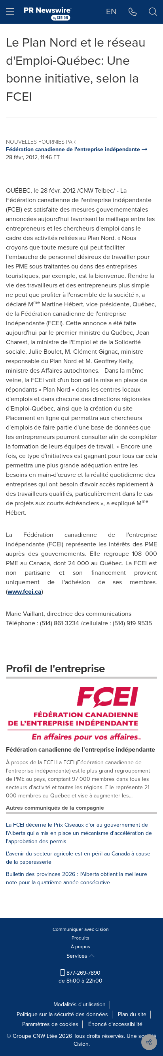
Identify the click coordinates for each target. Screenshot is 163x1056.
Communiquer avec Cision (81, 929)
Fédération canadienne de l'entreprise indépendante (80, 749)
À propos (80, 946)
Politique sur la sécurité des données (62, 1014)
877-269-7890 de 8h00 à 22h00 (80, 977)
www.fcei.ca (25, 591)
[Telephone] (133, 12)
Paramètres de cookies (50, 1024)
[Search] (153, 12)
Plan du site (132, 1014)
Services (77, 956)
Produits (80, 938)
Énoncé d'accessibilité (115, 1024)
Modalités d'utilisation (79, 1004)
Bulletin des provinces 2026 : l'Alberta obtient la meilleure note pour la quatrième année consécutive (76, 878)
